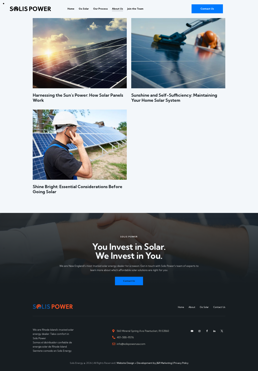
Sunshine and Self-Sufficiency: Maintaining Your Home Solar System (174, 98)
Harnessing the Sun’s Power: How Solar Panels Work (78, 98)
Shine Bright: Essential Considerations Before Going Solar (77, 189)
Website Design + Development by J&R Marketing (144, 362)
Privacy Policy (181, 362)
